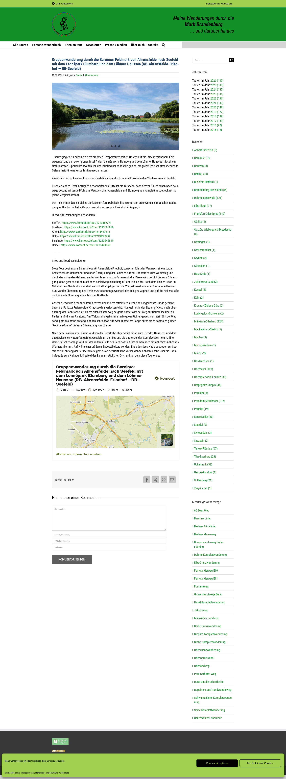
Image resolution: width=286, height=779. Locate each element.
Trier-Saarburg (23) (205, 456)
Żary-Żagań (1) (203, 488)
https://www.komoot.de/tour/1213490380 (85, 236)
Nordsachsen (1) (204, 361)
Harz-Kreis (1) (202, 273)
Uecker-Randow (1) (205, 472)
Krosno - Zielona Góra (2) (208, 305)
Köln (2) (199, 297)
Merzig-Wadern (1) (205, 345)
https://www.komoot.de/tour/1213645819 (89, 240)
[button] (163, 45)
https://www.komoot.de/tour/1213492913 (85, 231)
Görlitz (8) (200, 221)
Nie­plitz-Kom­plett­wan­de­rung (210, 634)
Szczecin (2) (201, 440)
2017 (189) (216, 120)
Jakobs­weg (201, 610)
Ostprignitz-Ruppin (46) (207, 385)
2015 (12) (216, 129)
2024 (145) (216, 89)
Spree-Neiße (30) (204, 416)
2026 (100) (216, 80)
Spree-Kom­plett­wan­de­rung (209, 710)
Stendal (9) (200, 424)
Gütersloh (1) (202, 266)
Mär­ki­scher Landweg (206, 618)
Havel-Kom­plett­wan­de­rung (209, 602)
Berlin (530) (201, 174)
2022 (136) (216, 98)
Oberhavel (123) (203, 369)
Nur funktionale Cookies (260, 763)
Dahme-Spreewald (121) (208, 197)
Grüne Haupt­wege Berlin (208, 594)
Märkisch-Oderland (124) (208, 321)
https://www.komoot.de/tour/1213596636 (89, 227)
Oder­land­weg (202, 666)
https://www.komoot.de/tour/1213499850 (85, 245)
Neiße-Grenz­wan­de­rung (207, 626)
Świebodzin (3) (203, 432)
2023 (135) (216, 94)
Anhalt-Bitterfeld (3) (205, 150)
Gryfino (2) (200, 258)
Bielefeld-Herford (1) (206, 182)
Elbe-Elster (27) (203, 205)
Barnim (79, 75)
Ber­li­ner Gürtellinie (204, 526)
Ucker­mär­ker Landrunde (208, 718)
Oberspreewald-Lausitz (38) (210, 377)
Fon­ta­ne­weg (201, 586)
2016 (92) (216, 125)
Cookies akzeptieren (217, 763)
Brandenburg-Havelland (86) (210, 190)
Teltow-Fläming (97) (206, 448)
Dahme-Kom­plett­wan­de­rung (210, 554)
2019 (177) (216, 112)
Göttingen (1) (202, 242)
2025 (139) (216, 85)
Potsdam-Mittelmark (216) (209, 401)
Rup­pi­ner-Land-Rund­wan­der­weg (212, 689)
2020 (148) (216, 107)
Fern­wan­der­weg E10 (206, 570)
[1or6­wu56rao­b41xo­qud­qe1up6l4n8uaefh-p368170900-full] (115, 118)
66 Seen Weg (201, 510)
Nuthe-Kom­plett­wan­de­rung (209, 642)
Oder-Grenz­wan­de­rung (207, 650)
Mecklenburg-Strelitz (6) (208, 329)
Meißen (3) (200, 337)
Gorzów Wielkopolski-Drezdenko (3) (212, 232)
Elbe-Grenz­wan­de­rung (207, 562)
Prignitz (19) (201, 409)
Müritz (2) (200, 353)
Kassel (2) (200, 289)
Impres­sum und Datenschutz (32, 773)
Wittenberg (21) (203, 480)
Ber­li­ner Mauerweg (205, 534)
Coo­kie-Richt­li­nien (12, 773)
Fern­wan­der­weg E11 (206, 578)
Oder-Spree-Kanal (204, 658)
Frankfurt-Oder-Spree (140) (209, 213)
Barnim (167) (202, 158)
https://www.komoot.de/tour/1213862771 (86, 222)
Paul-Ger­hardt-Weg (205, 674)
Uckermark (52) (203, 464)
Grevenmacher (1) (204, 250)
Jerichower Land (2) (206, 281)
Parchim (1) (201, 393)
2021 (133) (216, 103)
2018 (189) (216, 116)
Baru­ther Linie (202, 518)
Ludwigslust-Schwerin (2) (209, 313)
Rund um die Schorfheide (208, 681)
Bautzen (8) (201, 166)
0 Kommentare (91, 75)
